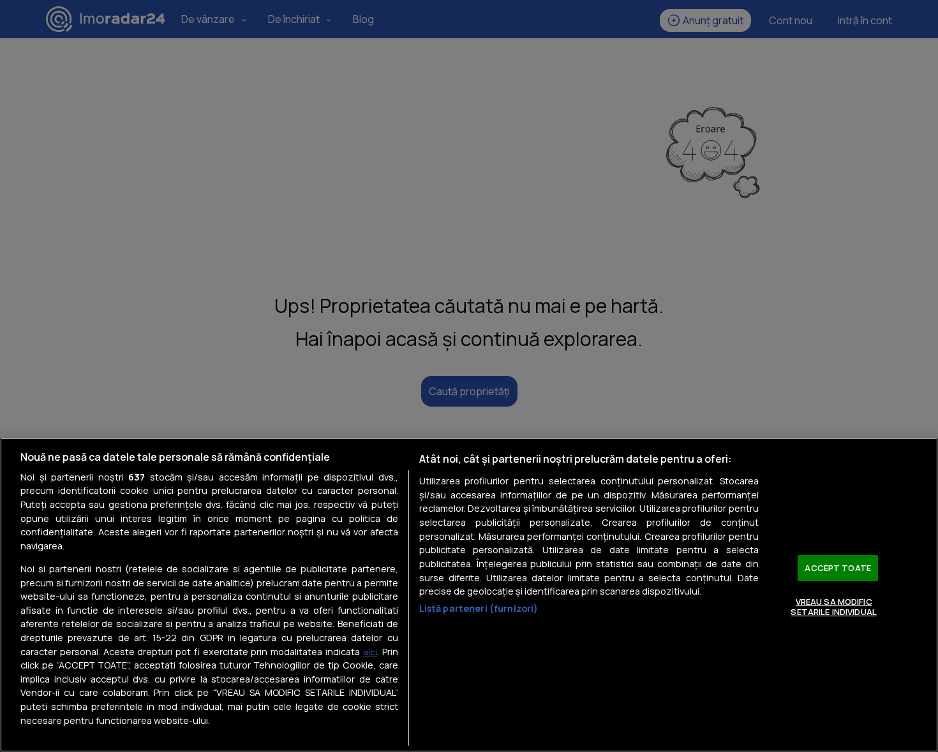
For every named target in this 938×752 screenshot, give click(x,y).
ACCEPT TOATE (838, 568)
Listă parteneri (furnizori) (479, 608)
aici (370, 652)
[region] (469, 595)
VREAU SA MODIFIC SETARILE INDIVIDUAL (833, 607)
